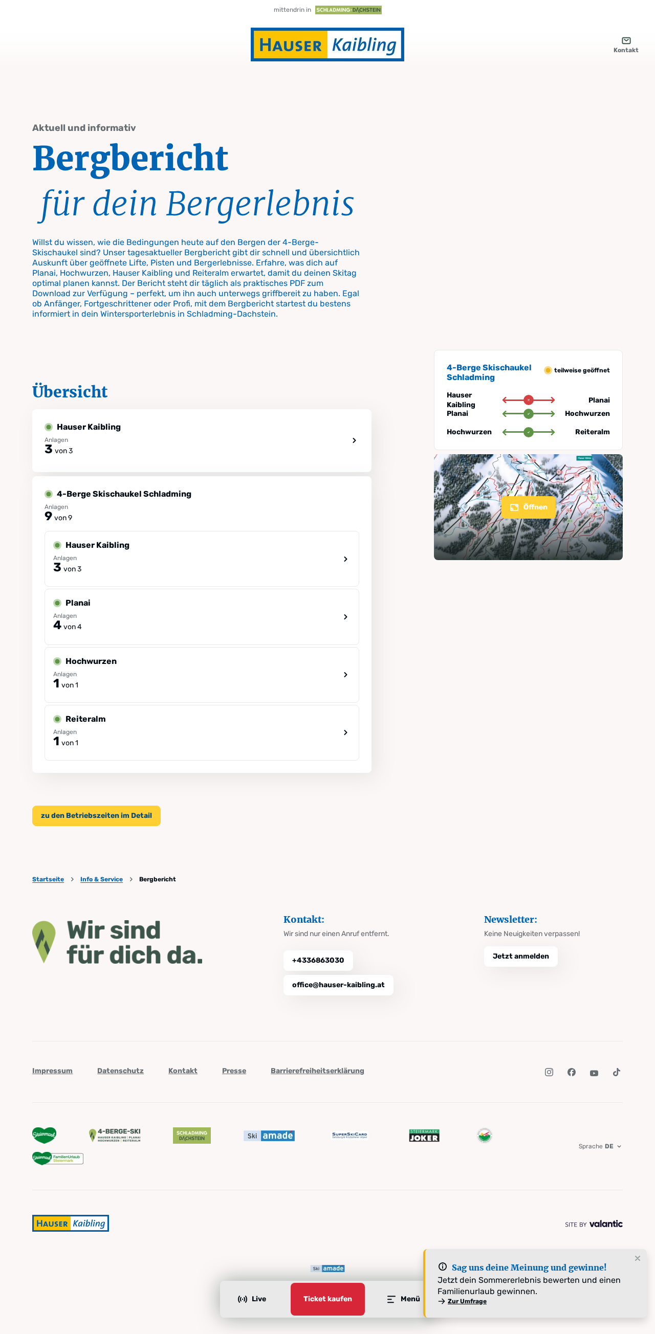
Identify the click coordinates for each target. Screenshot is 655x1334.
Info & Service (101, 879)
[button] (549, 1072)
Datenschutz (120, 1070)
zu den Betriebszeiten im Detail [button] (96, 815)
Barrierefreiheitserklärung (317, 1070)
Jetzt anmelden (521, 956)
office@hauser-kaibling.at (338, 985)
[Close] (637, 1258)
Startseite (48, 879)
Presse (234, 1070)
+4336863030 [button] (318, 960)
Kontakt (183, 1070)
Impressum (52, 1070)
